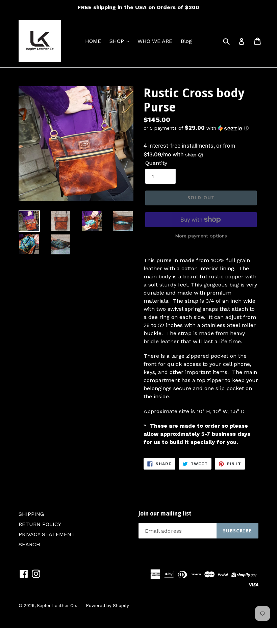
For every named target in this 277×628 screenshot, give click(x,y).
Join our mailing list (165, 513)
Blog (186, 41)
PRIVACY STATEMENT (47, 534)
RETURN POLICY (40, 524)
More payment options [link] (201, 235)
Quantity (156, 163)
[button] (201, 128)
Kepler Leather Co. (57, 605)
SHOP (117, 41)
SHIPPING (31, 514)
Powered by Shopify (107, 605)
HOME (93, 41)
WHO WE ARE (154, 41)
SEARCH (29, 544)
